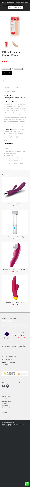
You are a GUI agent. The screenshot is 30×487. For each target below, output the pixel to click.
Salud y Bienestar (6, 410)
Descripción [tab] (7, 87)
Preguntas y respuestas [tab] (9, 91)
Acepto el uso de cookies (15, 7)
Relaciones (5, 405)
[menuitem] (13, 424)
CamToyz (11, 80)
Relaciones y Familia (7, 408)
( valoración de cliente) (14, 58)
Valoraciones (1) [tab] (16, 87)
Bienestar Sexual (6, 401)
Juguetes (4, 80)
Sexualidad (5, 412)
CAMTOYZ (20, 78)
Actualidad (5, 399)
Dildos (23, 78)
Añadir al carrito (7, 73)
